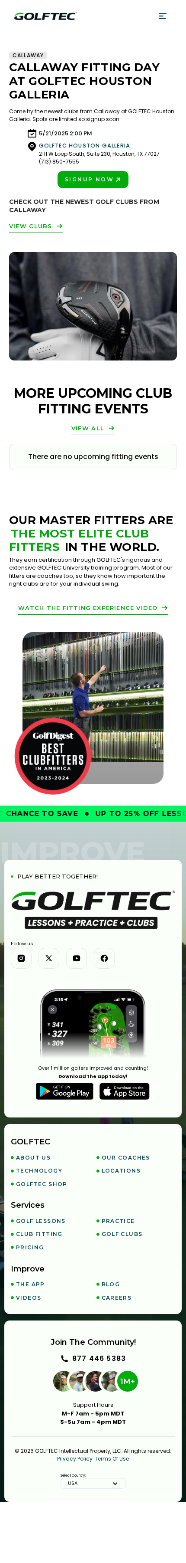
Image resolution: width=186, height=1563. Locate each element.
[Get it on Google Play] (64, 1091)
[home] (45, 16)
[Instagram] (21, 958)
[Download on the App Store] (125, 1091)
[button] (163, 16)
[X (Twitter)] (48, 958)
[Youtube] (76, 958)
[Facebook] (104, 958)
